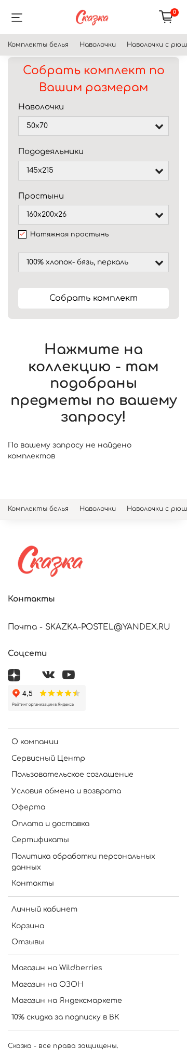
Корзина (27, 926)
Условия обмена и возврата (66, 791)
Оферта (28, 807)
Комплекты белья (38, 44)
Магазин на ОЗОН (47, 984)
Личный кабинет (44, 909)
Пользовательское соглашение (72, 774)
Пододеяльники (51, 151)
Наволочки (97, 44)
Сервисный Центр (48, 758)
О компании (34, 742)
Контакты (32, 883)
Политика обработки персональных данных (83, 862)
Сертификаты (40, 840)
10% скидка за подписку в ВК (65, 1017)
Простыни (41, 196)
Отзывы (27, 942)
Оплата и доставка (50, 824)
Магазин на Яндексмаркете (66, 1000)
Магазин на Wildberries (56, 968)
